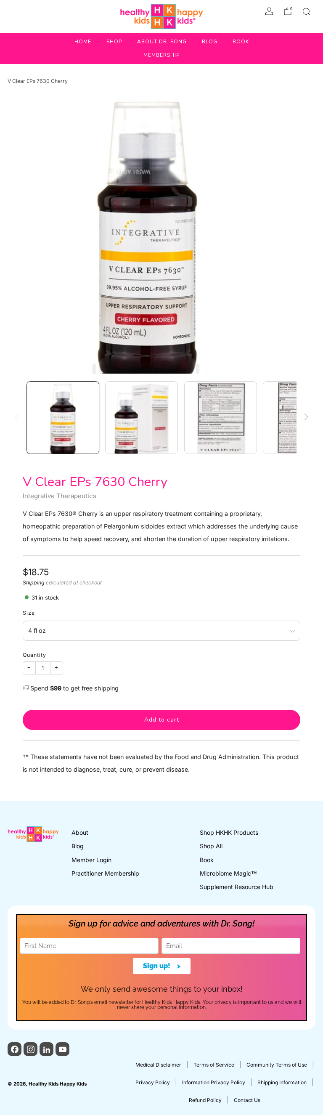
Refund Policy (205, 1100)
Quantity (34, 655)
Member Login (91, 859)
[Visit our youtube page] (62, 1049)
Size (29, 613)
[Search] (306, 11)
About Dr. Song (162, 41)
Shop (114, 41)
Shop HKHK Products (229, 832)
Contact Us (247, 1100)
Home (82, 41)
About (79, 832)
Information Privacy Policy (213, 1082)
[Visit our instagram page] (30, 1049)
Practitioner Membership (105, 873)
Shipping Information (282, 1082)
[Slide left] (16, 417)
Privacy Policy (152, 1082)
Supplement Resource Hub (236, 886)
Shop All (211, 846)
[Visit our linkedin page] (46, 1049)
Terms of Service (213, 1065)
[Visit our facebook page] (14, 1049)
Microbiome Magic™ (228, 873)
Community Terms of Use (276, 1065)
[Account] (269, 11)
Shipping (34, 582)
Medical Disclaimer (158, 1065)
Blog (209, 41)
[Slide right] (306, 417)
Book (241, 41)
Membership (161, 55)
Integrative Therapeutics (59, 496)
